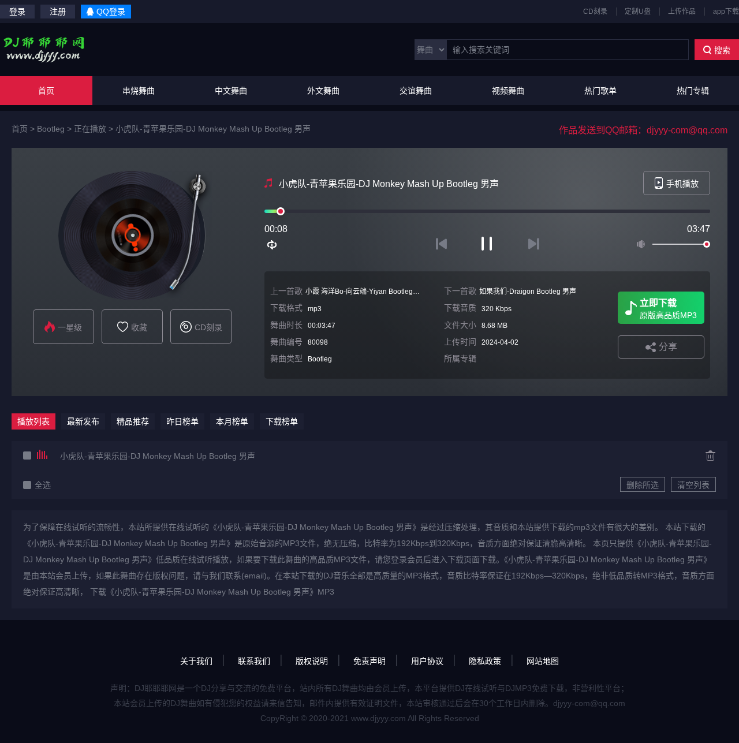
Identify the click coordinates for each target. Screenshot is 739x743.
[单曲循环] (272, 244)
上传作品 (682, 12)
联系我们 (254, 661)
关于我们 (196, 661)
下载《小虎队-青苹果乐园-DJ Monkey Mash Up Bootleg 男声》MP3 (212, 591)
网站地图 (543, 661)
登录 (17, 11)
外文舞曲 (323, 90)
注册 (58, 11)
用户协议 (427, 661)
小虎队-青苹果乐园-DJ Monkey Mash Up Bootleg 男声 (213, 128)
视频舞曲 (508, 90)
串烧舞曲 (138, 90)
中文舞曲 (231, 90)
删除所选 (642, 485)
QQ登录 (110, 11)
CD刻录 (595, 12)
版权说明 (312, 661)
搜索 (722, 50)
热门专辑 (693, 90)
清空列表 (693, 485)
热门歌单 (600, 90)
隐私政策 (485, 661)
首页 (46, 90)
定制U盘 (638, 12)
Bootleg (51, 128)
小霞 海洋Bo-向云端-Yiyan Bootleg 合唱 (366, 292)
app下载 (726, 12)
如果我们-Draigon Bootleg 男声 (527, 292)
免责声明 (369, 661)
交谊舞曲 (416, 90)
